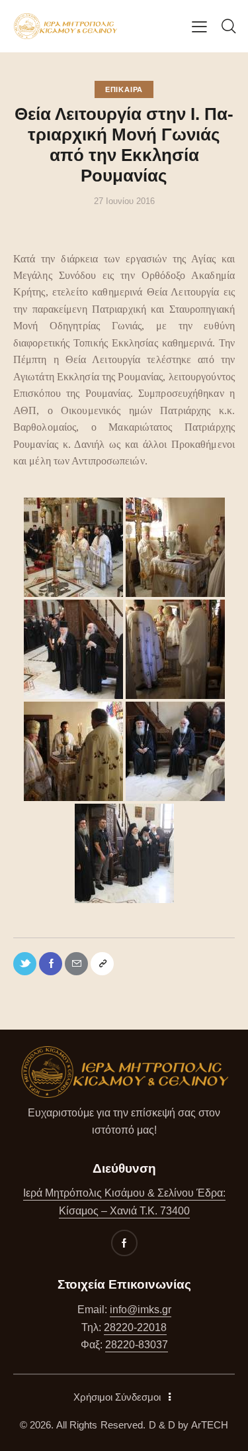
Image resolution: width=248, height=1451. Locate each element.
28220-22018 (135, 1327)
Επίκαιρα (124, 89)
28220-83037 (136, 1344)
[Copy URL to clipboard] (102, 963)
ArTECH (210, 1424)
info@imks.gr (140, 1309)
